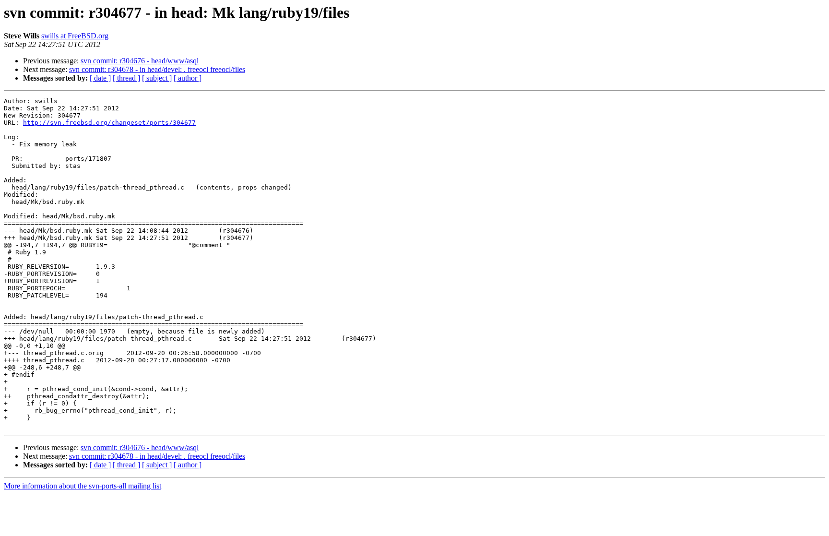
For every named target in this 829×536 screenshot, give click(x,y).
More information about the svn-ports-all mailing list (82, 486)
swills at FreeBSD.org (74, 36)
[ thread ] (126, 78)
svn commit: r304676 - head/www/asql (140, 61)
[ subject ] (157, 78)
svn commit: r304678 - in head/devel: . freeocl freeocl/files (157, 69)
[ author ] (187, 78)
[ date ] (100, 78)
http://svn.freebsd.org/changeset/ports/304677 (109, 122)
